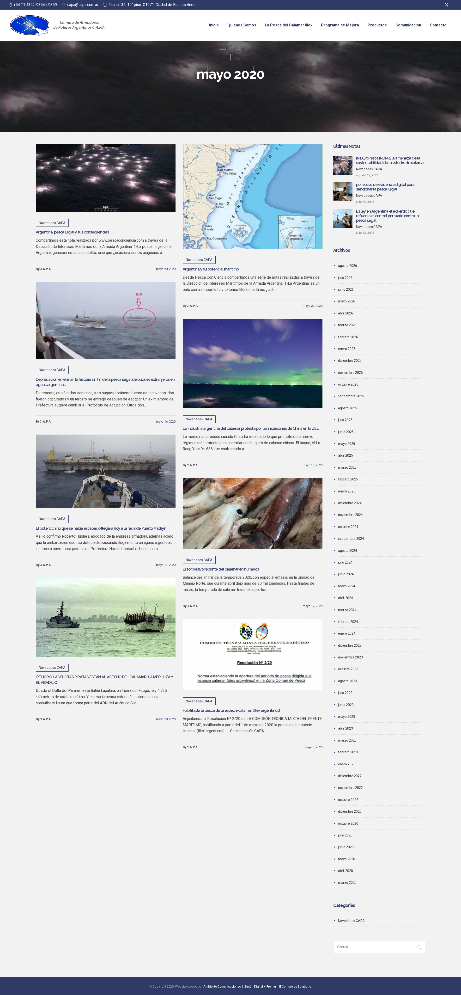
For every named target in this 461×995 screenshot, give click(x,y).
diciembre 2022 (350, 776)
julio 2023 (345, 693)
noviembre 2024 (350, 515)
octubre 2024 (348, 527)
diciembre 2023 (350, 645)
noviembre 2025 (350, 373)
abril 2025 (345, 455)
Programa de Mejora (340, 25)
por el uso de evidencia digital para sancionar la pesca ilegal (385, 186)
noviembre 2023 (350, 657)
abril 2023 (345, 728)
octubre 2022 (348, 800)
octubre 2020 (348, 823)
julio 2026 (345, 278)
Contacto (438, 25)
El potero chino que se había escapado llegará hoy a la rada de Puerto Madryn (101, 528)
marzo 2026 (347, 325)
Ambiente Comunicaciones (222, 986)
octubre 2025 (348, 384)
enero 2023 (346, 764)
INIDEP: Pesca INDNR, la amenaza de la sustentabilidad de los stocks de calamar (390, 160)
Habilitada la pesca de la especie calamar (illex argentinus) (231, 710)
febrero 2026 (348, 337)
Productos (377, 25)
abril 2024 (345, 598)
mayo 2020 (346, 859)
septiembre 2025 (351, 396)
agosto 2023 (347, 681)
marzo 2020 (347, 882)
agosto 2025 (347, 408)
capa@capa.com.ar (82, 4)
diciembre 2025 (350, 360)
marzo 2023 (347, 740)
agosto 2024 (347, 551)
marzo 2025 (347, 467)
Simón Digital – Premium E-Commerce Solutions (277, 986)
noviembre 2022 (350, 788)
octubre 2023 (348, 669)
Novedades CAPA (52, 223)
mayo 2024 (346, 586)
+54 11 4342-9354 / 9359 (35, 4)
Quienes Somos (241, 25)
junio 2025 (346, 432)
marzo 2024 (347, 610)
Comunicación (408, 25)
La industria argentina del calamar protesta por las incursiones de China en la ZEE (251, 428)
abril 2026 (345, 313)
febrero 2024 (348, 622)
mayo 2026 (346, 301)
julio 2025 (345, 420)
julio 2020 (345, 835)
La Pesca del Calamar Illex (288, 25)
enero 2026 (346, 349)
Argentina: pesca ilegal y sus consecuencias (72, 232)
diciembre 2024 (350, 503)
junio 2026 (346, 289)
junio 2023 (346, 705)
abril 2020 (345, 871)
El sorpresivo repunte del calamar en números (221, 569)
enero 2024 (346, 633)
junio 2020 (346, 847)
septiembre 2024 (351, 538)
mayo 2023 (346, 717)
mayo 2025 (346, 444)
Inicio (214, 25)
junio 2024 (346, 574)
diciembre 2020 (350, 811)
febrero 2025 (348, 479)
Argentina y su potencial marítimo (211, 269)
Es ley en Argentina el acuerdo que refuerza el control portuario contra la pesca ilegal (387, 216)
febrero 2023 (348, 752)
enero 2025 (346, 491)
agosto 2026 (347, 266)
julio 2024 (345, 562)
